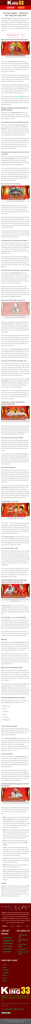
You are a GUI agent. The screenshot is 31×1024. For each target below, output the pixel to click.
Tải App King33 (7, 949)
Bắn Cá (5, 978)
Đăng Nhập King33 (8, 940)
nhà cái (20, 96)
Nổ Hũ (4, 981)
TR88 (10, 1009)
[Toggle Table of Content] (21, 35)
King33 (3, 996)
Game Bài (6, 972)
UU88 (22, 1009)
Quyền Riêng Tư (23, 949)
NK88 (18, 1009)
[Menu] (2, 3)
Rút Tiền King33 (7, 946)
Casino (5, 975)
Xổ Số (4, 964)
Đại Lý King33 (7, 951)
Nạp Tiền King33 (7, 943)
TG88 (14, 1009)
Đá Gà (4, 967)
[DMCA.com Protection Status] (6, 1012)
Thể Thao (6, 970)
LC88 (7, 1009)
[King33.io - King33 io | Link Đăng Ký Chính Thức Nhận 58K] (15, 2)
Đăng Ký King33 (7, 938)
